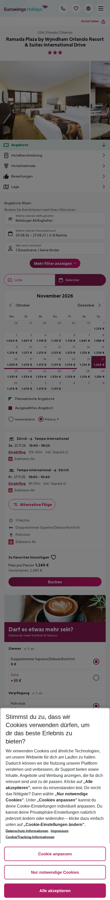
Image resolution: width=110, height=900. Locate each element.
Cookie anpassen (55, 854)
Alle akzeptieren (55, 891)
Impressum (60, 831)
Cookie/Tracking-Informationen (30, 837)
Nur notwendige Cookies (55, 872)
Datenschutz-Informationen (27, 831)
